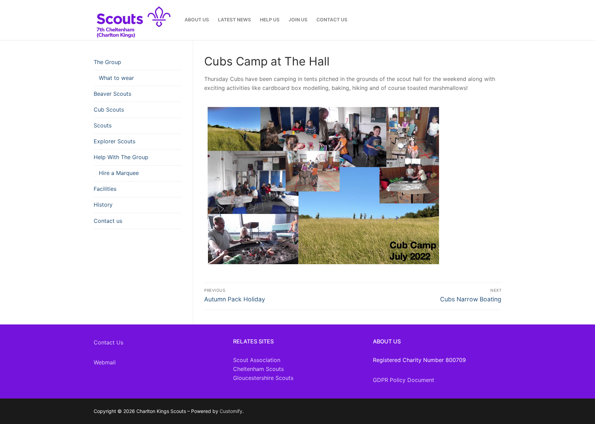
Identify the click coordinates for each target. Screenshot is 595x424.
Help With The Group (121, 157)
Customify (231, 411)
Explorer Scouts (114, 141)
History (103, 204)
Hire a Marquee (119, 172)
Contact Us (108, 342)
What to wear (116, 77)
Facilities (105, 188)
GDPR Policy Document (403, 379)
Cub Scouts (109, 109)
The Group (107, 62)
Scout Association (256, 359)
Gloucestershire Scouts (263, 377)
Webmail (105, 362)
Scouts (103, 125)
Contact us (108, 220)
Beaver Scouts (112, 93)
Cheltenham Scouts (258, 368)
